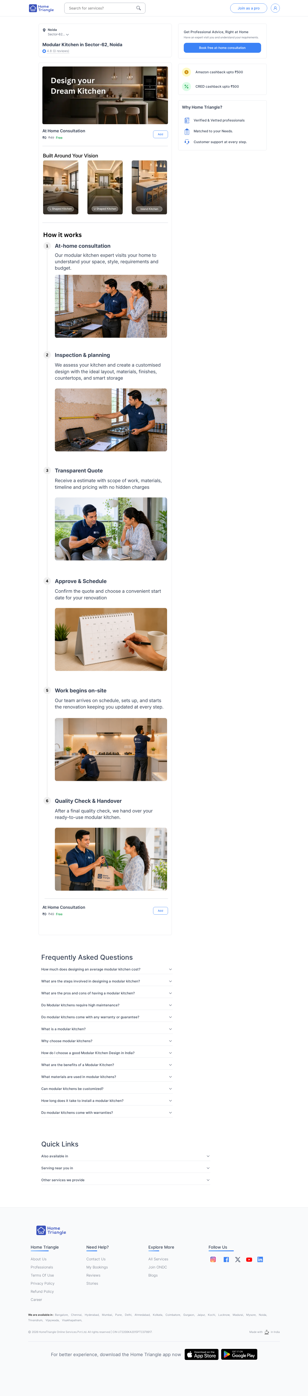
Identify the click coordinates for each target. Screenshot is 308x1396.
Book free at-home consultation (222, 48)
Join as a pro (249, 8)
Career (36, 1299)
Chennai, (77, 1314)
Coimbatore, (173, 1314)
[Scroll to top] (161, 894)
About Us (38, 1259)
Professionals (42, 1267)
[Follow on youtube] (249, 1259)
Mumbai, (107, 1314)
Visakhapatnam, (72, 1320)
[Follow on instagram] (213, 1259)
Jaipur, (201, 1314)
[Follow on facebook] (226, 1259)
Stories (92, 1283)
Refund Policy (42, 1291)
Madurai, (238, 1314)
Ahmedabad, (143, 1314)
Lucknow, (224, 1314)
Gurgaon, (189, 1314)
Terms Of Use (42, 1275)
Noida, (263, 1314)
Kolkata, (158, 1314)
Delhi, (129, 1314)
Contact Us (96, 1259)
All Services (158, 1259)
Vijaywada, (53, 1320)
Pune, (119, 1314)
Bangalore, (62, 1314)
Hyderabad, (92, 1314)
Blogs (153, 1275)
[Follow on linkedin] (260, 1259)
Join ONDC (157, 1267)
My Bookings (97, 1267)
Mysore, (251, 1314)
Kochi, (212, 1314)
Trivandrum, (36, 1320)
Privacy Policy (43, 1283)
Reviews (93, 1275)
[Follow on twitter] (237, 1259)
